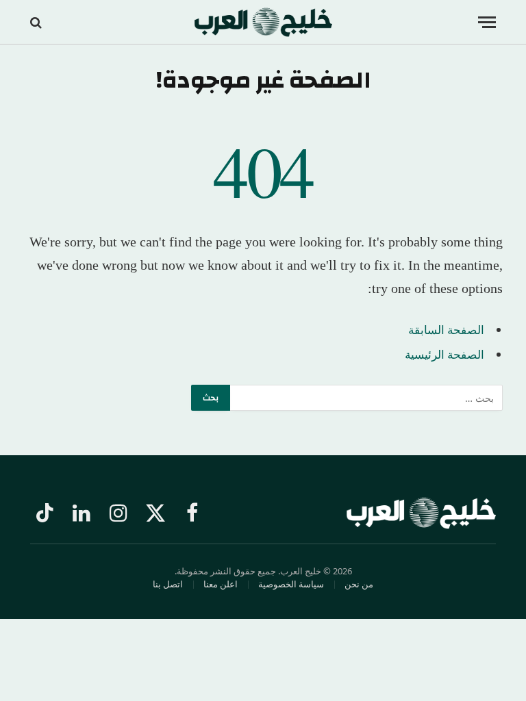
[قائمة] (487, 22)
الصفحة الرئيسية (444, 354)
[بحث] (37, 22)
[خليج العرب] (263, 22)
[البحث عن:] (366, 398)
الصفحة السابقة (446, 329)
